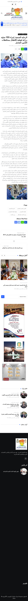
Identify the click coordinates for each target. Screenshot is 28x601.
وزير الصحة (13, 214)
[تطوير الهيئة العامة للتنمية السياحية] (23, 471)
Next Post (6, 246)
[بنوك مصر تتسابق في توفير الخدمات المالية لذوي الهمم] (23, 405)
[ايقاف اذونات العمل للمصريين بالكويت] (23, 395)
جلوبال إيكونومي (23, 211)
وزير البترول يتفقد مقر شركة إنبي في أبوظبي (12, 247)
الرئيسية (25, 282)
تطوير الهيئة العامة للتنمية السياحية (11, 471)
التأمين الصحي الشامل (21, 208)
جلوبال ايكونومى (11, 596)
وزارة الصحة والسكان (22, 214)
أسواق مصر (17, 393)
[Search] (1, 13)
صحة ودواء (22, 282)
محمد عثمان (24, 45)
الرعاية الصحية (12, 208)
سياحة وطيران (16, 412)
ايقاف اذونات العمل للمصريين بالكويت (10, 395)
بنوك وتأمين (13, 402)
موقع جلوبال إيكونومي (12, 211)
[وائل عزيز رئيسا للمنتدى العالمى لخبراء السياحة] (23, 415)
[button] (4, 255)
